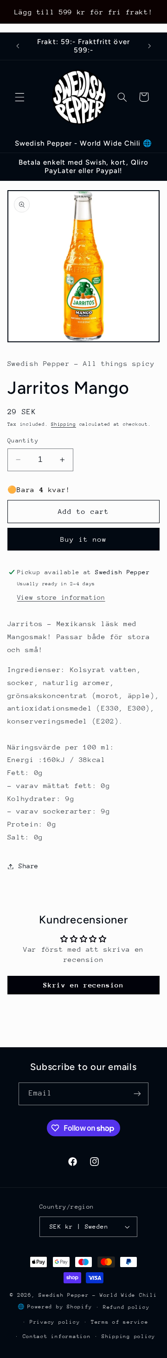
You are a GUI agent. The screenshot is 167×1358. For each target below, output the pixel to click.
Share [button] (29, 866)
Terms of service (119, 1322)
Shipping (63, 424)
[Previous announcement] (17, 46)
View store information (61, 597)
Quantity (23, 440)
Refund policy (126, 1307)
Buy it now (83, 539)
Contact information (57, 1336)
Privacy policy (55, 1322)
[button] (19, 97)
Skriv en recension (83, 985)
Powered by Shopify (59, 1307)
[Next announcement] (149, 46)
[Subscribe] (137, 1094)
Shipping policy (128, 1336)
